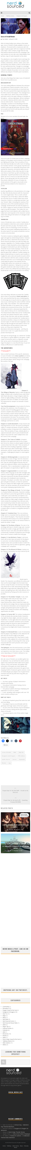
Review (4, 763)
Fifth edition (21, 756)
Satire (4, 1037)
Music (4, 1017)
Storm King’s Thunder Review (17, 1132)
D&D (15, 752)
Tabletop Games (7, 1041)
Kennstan (11, 829)
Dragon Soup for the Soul (10, 1010)
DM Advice (6, 1008)
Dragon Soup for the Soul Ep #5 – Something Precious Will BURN (16, 801)
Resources (5, 1034)
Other (4, 1025)
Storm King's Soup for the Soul (11, 1039)
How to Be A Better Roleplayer (21, 1134)
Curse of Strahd (6, 752)
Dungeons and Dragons (8, 756)
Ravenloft (22, 759)
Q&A (4, 1032)
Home (2, 16)
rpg (10, 763)
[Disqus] (15, 879)
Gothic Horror (6, 759)
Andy (10, 850)
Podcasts (5, 1030)
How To (5, 1014)
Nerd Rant (5, 1019)
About (15, 1147)
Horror (15, 759)
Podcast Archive (7, 1028)
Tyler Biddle (5, 39)
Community (6, 1006)
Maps (4, 1015)
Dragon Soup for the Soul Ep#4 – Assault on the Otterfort (15, 791)
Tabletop (9, 1146)
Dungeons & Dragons (9, 1012)
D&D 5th (21, 752)
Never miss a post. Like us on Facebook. (15, 950)
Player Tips (6, 1026)
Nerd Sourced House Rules (10, 1023)
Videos (4, 1044)
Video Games (6, 1043)
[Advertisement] (15, 775)
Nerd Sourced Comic (8, 1021)
